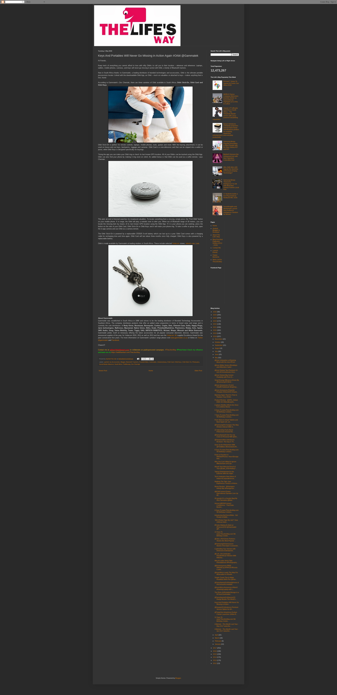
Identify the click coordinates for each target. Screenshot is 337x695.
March (217, 638)
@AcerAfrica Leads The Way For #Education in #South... (226, 573)
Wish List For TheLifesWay (217, 260)
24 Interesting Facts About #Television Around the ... (224, 431)
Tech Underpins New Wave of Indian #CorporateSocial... (225, 477)
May (216, 358)
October (218, 342)
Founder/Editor (143, 362)
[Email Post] (138, 359)
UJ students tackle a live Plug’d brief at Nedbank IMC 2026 (230, 196)
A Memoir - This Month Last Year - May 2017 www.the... (227, 625)
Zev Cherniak (135, 364)
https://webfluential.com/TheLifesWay (125, 352)
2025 (215, 315)
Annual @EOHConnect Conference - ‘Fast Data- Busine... (224, 505)
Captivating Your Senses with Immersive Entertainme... (225, 550)
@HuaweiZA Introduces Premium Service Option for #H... (226, 608)
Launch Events (215, 251)
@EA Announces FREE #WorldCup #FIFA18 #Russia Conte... (226, 567)
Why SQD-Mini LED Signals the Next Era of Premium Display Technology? (230, 170)
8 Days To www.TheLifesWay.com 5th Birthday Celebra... (227, 451)
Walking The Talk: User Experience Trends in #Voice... (226, 482)
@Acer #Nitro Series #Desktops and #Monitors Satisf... (226, 366)
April (217, 635)
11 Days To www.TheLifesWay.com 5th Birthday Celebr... (225, 619)
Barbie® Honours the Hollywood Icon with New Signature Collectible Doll (231, 157)
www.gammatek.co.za (179, 338)
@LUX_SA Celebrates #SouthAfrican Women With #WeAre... (225, 556)
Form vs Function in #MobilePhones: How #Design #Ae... (226, 457)
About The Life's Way (216, 236)
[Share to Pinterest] (152, 359)
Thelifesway (126, 364)
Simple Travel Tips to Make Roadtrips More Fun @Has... (226, 578)
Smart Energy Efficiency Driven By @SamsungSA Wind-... (227, 381)
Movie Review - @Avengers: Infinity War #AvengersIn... (225, 487)
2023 (215, 321)
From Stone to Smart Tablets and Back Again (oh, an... (226, 421)
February (218, 641)
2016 (215, 651)
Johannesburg (161, 362)
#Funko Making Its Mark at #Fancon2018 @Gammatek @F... (225, 527)
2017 (215, 648)
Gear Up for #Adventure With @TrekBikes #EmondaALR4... (226, 446)
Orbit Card (170, 362)
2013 (215, 660)
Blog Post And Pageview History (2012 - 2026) (218, 242)
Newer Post (103, 371)
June (217, 354)
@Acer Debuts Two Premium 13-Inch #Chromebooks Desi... (226, 371)
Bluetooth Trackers (132, 362)
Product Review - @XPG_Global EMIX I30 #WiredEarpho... (226, 401)
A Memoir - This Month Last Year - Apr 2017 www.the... (227, 630)
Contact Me (217, 248)
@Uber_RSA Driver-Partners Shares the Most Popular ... (225, 540)
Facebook (115, 340)
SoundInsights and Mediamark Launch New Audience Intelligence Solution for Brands (230, 210)
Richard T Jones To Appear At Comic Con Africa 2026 (231, 83)
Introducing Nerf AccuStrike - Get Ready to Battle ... (226, 516)
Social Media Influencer (106, 364)
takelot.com (190, 243)
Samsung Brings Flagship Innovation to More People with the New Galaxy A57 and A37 (230, 145)
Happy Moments (216, 256)
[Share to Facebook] (150, 359)
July (216, 351)
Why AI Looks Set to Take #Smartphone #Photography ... (226, 561)
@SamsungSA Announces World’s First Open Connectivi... (227, 545)
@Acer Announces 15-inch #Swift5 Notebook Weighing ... (226, 386)
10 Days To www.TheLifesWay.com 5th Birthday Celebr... (225, 534)
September (219, 345)
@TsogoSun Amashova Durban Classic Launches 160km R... (226, 613)
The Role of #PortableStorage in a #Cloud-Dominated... (227, 593)
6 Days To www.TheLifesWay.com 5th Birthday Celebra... (227, 411)
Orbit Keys (178, 362)
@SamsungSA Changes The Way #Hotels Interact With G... (227, 426)
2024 (215, 318)
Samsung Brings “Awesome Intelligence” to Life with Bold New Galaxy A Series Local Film (231, 184)
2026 (215, 312)
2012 (215, 663)
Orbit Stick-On (187, 362)
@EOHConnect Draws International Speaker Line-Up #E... (226, 493)
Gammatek (152, 362)
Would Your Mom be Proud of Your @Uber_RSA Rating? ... (226, 467)
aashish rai (107, 362)
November (219, 339)
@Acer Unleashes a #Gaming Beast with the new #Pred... (225, 361)
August (217, 348)
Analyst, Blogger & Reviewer (216, 230)
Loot (197, 243)
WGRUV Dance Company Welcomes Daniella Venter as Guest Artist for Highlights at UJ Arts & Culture (230, 99)
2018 (215, 336)
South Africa (118, 364)
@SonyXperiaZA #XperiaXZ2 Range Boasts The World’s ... (226, 598)
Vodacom (176, 243)
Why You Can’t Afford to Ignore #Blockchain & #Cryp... (225, 462)
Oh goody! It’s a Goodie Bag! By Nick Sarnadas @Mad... (226, 499)
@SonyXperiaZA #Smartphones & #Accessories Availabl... (227, 583)
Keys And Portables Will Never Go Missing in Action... (227, 603)
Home (151, 371)
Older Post (198, 371)
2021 (215, 327)
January (218, 644)
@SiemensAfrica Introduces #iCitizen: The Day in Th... (225, 441)
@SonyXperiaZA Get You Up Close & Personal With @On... (226, 436)
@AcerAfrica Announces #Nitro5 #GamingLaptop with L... (226, 588)
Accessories (116, 362)
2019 (215, 333)
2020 (215, 330)
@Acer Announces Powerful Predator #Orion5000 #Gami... (226, 391)
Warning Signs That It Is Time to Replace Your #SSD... (226, 396)
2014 (215, 657)
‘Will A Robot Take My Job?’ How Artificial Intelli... (226, 521)
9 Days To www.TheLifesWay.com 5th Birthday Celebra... (227, 511)
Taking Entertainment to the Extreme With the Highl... (224, 472)
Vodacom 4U (172, 335)
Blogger (123, 362)
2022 (215, 324)
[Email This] (142, 359)
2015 (215, 654)
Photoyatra (195, 362)
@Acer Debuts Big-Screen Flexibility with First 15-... (224, 376)
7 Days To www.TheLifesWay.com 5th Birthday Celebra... (227, 416)
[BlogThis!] (145, 359)
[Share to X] (147, 359)
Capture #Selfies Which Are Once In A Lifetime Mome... (226, 406)
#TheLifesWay (170, 350)
